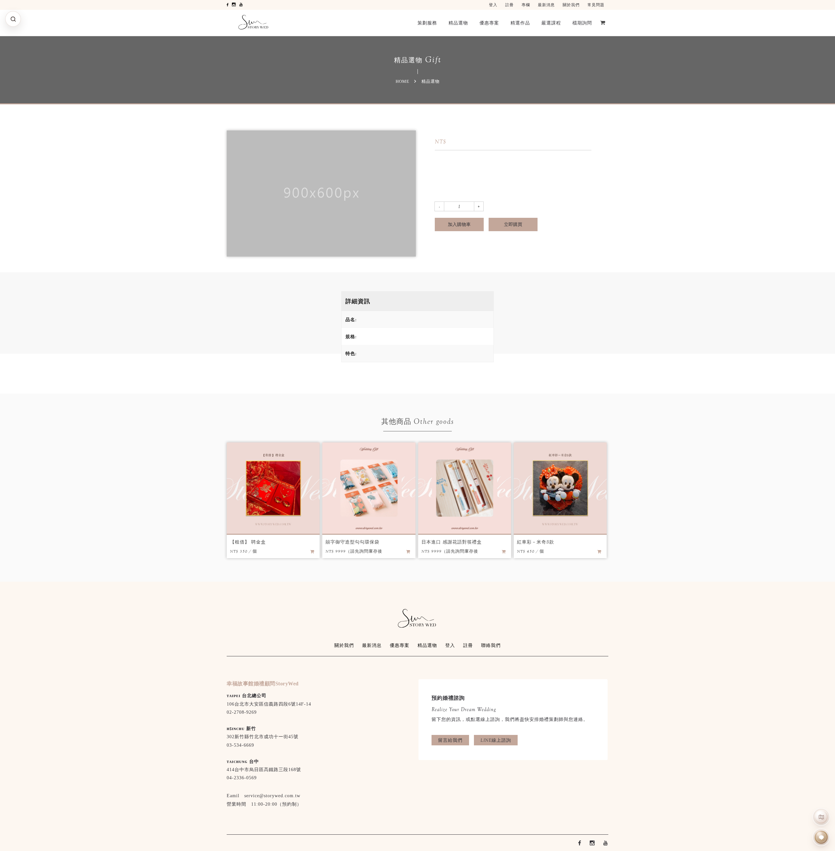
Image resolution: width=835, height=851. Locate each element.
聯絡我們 (491, 645)
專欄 (526, 5)
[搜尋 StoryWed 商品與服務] (13, 19)
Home (402, 81)
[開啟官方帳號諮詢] (821, 837)
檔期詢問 (582, 22)
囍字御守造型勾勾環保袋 (352, 542)
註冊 (509, 5)
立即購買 (513, 224)
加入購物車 (459, 224)
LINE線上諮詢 (495, 740)
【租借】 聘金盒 (248, 542)
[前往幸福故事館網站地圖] (821, 817)
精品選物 (458, 22)
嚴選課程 (551, 22)
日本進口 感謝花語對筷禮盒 (451, 542)
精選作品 (520, 22)
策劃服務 (427, 22)
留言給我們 (450, 740)
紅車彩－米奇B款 (535, 542)
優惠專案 (489, 22)
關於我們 (571, 5)
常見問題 (595, 5)
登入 (493, 5)
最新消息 (546, 5)
